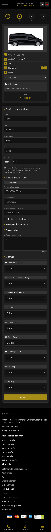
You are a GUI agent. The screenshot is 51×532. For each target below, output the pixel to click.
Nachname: (8, 125)
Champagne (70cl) (14, 352)
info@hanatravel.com (11, 430)
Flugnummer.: (9, 198)
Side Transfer (8, 456)
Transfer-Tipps (8, 501)
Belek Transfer (8, 444)
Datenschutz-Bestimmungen (14, 469)
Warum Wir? (7, 509)
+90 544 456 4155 (10, 426)
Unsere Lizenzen (9, 481)
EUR (42, 4)
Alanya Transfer (9, 440)
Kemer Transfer (8, 448)
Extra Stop (11, 367)
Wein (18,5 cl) (13, 337)
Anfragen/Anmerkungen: (13, 235)
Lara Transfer (7, 452)
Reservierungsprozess (11, 505)
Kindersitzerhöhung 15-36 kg (18, 277)
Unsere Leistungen (10, 497)
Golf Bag (11, 381)
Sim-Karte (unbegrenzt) (16, 292)
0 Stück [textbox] (10, 268)
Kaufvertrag (7, 473)
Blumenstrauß (13, 322)
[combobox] (25, 140)
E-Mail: (7, 147)
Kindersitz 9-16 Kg (15, 263)
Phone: (6, 157)
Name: (6, 114)
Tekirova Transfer (9, 460)
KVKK (4, 477)
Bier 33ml (11, 307)
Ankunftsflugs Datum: (12, 187)
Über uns (6, 493)
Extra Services (8, 485)
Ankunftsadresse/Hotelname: (15, 208)
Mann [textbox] (8, 140)
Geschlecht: (8, 136)
